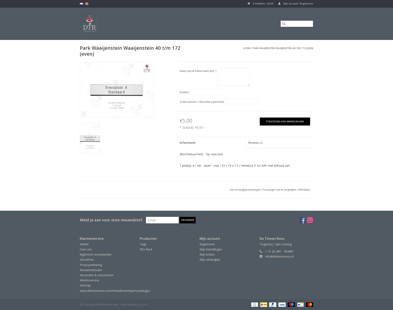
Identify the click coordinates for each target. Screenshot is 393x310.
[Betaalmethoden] (254, 304)
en (86, 3)
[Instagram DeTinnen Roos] (310, 220)
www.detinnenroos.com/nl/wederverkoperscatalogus (115, 291)
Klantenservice (89, 280)
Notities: (184, 92)
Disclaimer (87, 259)
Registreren (207, 244)
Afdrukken (304, 189)
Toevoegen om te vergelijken (280, 189)
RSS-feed (146, 249)
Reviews (255, 143)
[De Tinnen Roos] (122, 24)
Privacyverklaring (91, 265)
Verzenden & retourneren (96, 275)
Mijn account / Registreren (298, 3)
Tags (143, 244)
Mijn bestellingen (211, 249)
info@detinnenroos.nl (279, 256)
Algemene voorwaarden (96, 254)
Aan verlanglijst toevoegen (245, 189)
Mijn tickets (207, 254)
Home (247, 48)
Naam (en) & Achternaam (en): (198, 71)
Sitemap (85, 285)
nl (81, 3)
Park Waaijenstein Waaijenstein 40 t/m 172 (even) (283, 48)
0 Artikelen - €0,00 (263, 3)
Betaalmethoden (91, 270)
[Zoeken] (282, 23)
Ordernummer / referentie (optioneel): (202, 102)
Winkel (84, 244)
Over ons (86, 249)
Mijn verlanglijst (210, 259)
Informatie (187, 143)
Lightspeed (141, 304)
